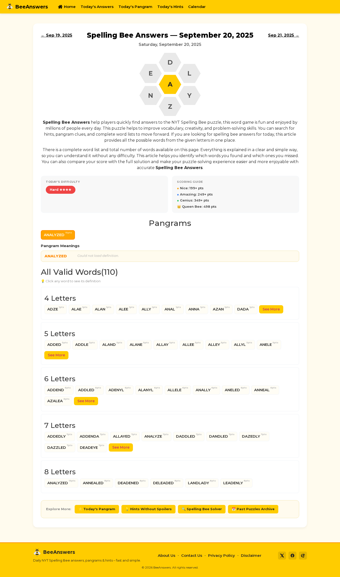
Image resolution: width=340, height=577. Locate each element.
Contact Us (191, 555)
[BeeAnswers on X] (282, 556)
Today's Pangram (135, 6)
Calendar (197, 6)
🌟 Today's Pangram (96, 509)
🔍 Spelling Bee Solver (202, 509)
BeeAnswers (31, 7)
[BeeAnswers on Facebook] (292, 556)
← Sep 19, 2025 (56, 35)
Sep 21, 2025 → (283, 35)
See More (271, 309)
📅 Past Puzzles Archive (253, 509)
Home (70, 6)
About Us (166, 555)
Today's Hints (170, 6)
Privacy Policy (221, 555)
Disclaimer (251, 555)
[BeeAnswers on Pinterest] (303, 556)
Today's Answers (97, 6)
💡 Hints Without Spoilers (148, 509)
